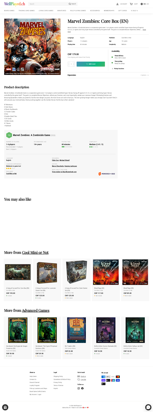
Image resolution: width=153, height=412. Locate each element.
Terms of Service (58, 385)
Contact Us (33, 379)
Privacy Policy (58, 382)
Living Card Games (46, 10)
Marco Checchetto (58, 166)
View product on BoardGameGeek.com (64, 172)
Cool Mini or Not (126, 38)
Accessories (95, 10)
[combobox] (53, 4)
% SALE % (134, 10)
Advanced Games (35, 310)
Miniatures (61, 10)
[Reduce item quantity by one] (69, 64)
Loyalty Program (35, 385)
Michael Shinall (65, 160)
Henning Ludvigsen (71, 166)
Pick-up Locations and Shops (38, 388)
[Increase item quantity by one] (74, 64)
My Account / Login (35, 394)
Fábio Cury (55, 160)
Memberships (109, 10)
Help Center (33, 376)
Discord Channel (34, 382)
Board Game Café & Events (38, 391)
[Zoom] (32, 47)
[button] (148, 407)
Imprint (56, 388)
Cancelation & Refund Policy (62, 379)
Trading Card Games (27, 10)
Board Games (9, 10)
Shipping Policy (58, 376)
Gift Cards (122, 10)
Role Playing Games (78, 10)
